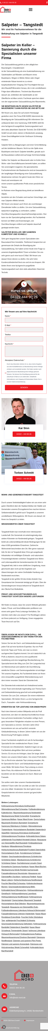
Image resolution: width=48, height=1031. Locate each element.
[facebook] (47, 3)
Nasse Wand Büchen (37, 867)
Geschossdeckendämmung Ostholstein (16, 924)
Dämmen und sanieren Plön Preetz (27, 941)
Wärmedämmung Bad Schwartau (14, 809)
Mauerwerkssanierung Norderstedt (27, 813)
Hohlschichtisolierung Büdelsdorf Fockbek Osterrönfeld (23, 850)
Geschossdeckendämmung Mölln (21, 887)
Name (8, 316)
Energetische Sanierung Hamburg (14, 867)
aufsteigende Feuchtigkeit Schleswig (20, 920)
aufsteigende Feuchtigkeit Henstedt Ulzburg (18, 840)
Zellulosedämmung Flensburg (13, 836)
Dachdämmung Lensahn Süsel (29, 863)
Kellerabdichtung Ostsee (36, 836)
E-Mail (8, 325)
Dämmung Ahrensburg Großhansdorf (25, 833)
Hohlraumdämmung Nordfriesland (14, 897)
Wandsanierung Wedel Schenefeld (15, 816)
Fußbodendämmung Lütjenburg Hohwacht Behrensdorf (23, 910)
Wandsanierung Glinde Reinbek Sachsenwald (19, 870)
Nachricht (9, 344)
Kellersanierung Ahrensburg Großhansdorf (18, 806)
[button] (4, 1027)
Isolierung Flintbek (28, 877)
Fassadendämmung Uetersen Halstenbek (17, 914)
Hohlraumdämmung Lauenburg (23, 893)
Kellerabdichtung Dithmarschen (13, 890)
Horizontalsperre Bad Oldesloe (13, 904)
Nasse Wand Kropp (25, 819)
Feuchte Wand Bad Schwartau (13, 883)
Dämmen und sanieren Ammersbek (15, 944)
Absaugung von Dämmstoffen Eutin (24, 907)
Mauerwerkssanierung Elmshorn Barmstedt (18, 937)
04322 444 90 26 (24, 297)
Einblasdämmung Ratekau (31, 934)
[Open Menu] (30, 9)
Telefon (8, 335)
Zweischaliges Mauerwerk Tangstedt (26, 900)
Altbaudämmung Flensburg (20, 846)
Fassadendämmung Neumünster (14, 873)
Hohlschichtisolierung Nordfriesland (28, 880)
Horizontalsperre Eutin (10, 853)
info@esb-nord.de (17, 998)
